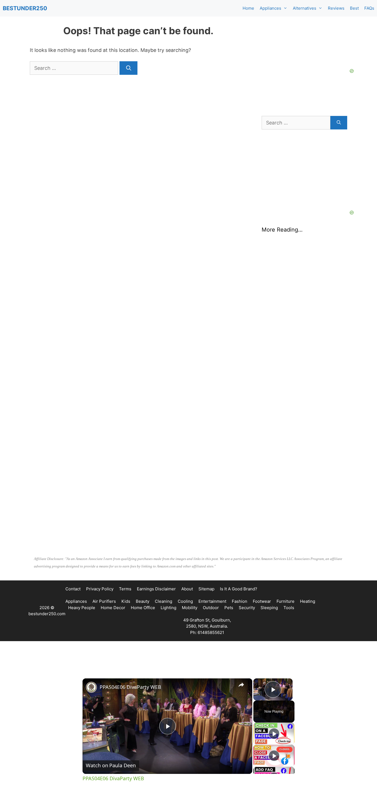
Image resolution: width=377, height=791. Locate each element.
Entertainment (212, 601)
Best (354, 8)
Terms (125, 588)
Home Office (143, 607)
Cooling (185, 601)
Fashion (239, 601)
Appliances (270, 8)
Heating (307, 601)
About (187, 588)
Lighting (168, 607)
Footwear (262, 601)
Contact (73, 588)
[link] (91, 687)
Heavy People (81, 607)
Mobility (189, 607)
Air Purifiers (104, 601)
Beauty (142, 601)
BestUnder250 (25, 8)
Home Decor (113, 607)
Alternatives (304, 8)
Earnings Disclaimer (156, 588)
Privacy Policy (99, 588)
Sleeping (269, 607)
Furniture (285, 601)
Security (247, 607)
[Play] (274, 733)
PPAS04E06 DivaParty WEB (130, 687)
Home (248, 8)
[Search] (128, 68)
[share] (241, 685)
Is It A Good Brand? (238, 588)
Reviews (336, 8)
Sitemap (206, 588)
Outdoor (211, 607)
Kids (125, 601)
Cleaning (163, 601)
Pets (228, 607)
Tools (288, 607)
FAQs (369, 8)
